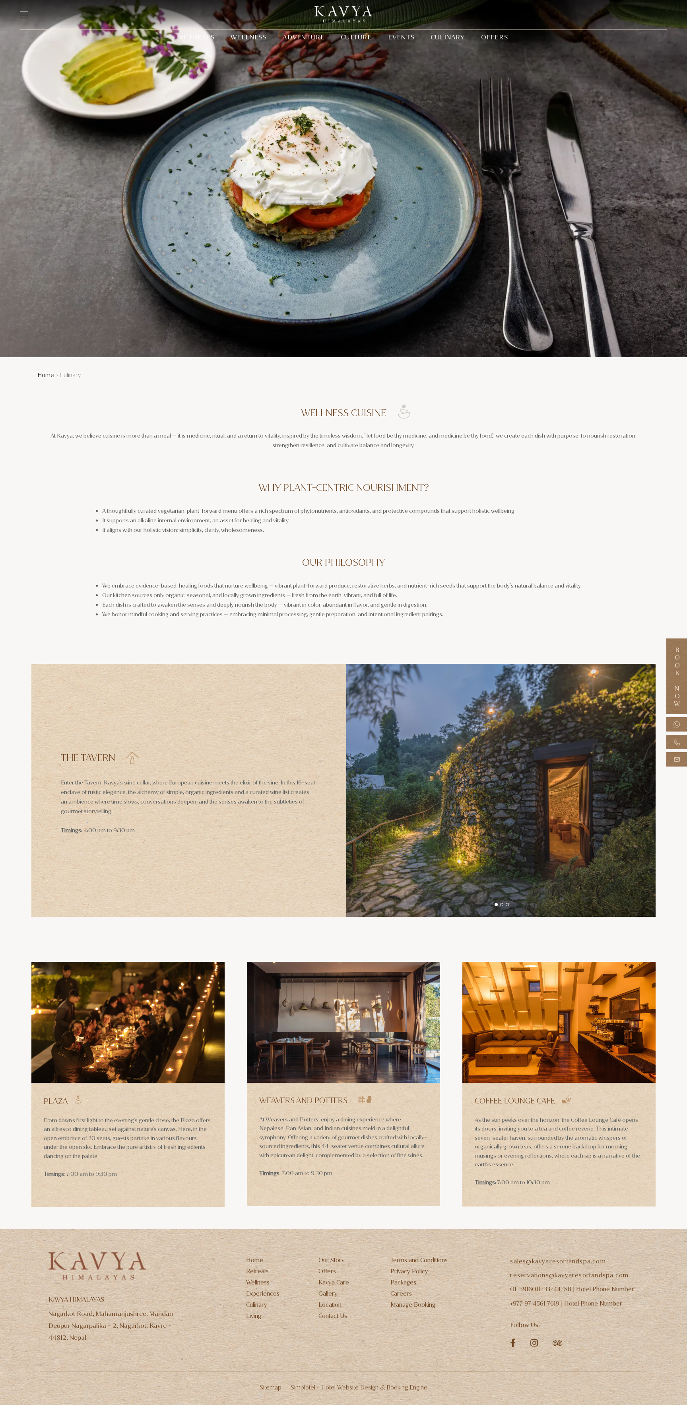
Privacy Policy (409, 1271)
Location (330, 1305)
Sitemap (270, 1387)
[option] (501, 790)
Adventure (304, 37)
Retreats (197, 37)
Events (401, 37)
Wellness (249, 37)
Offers (494, 37)
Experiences (262, 1294)
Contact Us (332, 1316)
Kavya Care (333, 1282)
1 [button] (496, 904)
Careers (401, 1294)
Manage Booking (412, 1305)
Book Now (677, 676)
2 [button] (501, 904)
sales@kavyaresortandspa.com (557, 1261)
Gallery (328, 1294)
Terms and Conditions (419, 1260)
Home (45, 375)
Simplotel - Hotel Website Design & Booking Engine (359, 1387)
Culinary (448, 37)
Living (253, 1316)
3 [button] (507, 904)
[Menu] (28, 15)
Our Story (331, 1260)
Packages (403, 1282)
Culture (356, 37)
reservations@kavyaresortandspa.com (569, 1275)
